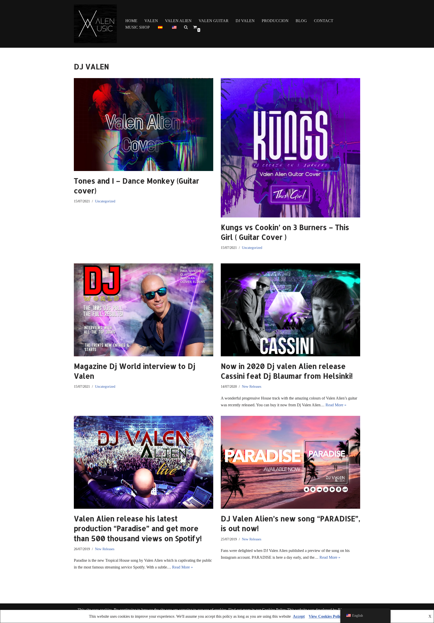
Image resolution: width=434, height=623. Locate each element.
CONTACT (323, 21)
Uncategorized (105, 201)
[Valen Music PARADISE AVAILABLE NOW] (95, 24)
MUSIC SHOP (137, 27)
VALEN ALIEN (178, 21)
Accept (299, 616)
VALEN (151, 21)
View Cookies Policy (326, 616)
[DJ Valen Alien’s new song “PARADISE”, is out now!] (290, 462)
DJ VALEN (245, 21)
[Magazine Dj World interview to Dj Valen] (143, 309)
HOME (131, 21)
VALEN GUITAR (214, 21)
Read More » (335, 405)
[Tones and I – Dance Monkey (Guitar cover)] (143, 124)
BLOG (301, 21)
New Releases (251, 386)
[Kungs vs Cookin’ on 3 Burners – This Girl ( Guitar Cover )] (290, 147)
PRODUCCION (275, 21)
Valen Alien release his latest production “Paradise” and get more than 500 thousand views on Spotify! (138, 528)
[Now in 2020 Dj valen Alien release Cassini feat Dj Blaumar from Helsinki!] (290, 309)
